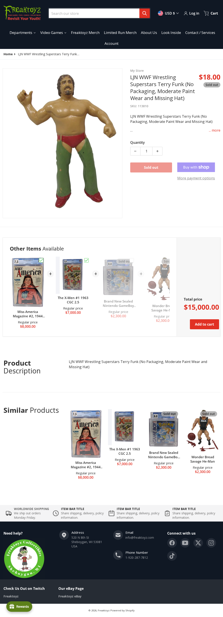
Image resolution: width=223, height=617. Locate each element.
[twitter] (198, 543)
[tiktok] (172, 556)
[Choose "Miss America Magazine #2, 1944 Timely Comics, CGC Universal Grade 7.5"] (41, 260)
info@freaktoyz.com (139, 537)
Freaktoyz (104, 610)
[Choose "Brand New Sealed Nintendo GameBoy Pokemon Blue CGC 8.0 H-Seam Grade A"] (132, 260)
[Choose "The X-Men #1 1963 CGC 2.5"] (86, 260)
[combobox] (97, 13)
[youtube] (185, 543)
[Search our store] (144, 13)
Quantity (137, 142)
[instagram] (211, 543)
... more (214, 130)
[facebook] (172, 543)
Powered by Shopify (122, 610)
